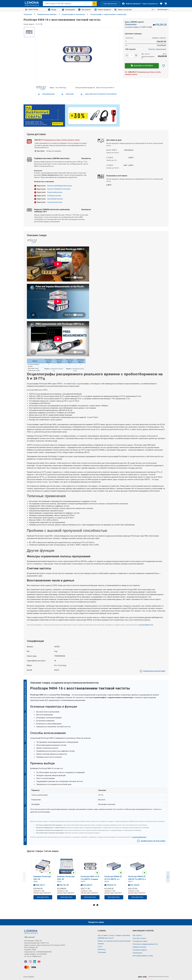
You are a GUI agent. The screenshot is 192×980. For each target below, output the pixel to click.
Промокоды (137, 953)
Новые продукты (104, 10)
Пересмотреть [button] (43, 897)
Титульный (28, 14)
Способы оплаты (139, 938)
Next (168, 876)
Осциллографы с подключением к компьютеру (108, 14)
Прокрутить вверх (96, 922)
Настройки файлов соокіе (143, 956)
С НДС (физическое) (109, 3)
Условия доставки (140, 941)
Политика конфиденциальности (145, 944)
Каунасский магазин (54, 192)
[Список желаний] (161, 3)
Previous (24, 876)
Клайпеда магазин (54, 196)
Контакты (101, 949)
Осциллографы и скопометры (73, 14)
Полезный (102, 952)
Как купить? (86, 10)
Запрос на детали (125, 10)
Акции (53, 10)
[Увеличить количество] (127, 55)
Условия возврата (140, 950)
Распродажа (70, 10)
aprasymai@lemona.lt (146, 625)
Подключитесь (131, 24)
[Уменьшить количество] (136, 55)
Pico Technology (61, 87)
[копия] (41, 24)
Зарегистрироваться (150, 4)
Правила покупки (139, 947)
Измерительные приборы (47, 14)
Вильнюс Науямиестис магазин (58, 189)
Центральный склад (54, 202)
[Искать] (94, 3)
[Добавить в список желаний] (163, 65)
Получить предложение (157, 49)
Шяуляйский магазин (55, 199)
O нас (100, 947)
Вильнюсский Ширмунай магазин (59, 186)
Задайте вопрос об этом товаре (154, 671)
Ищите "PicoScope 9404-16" (105, 87)
